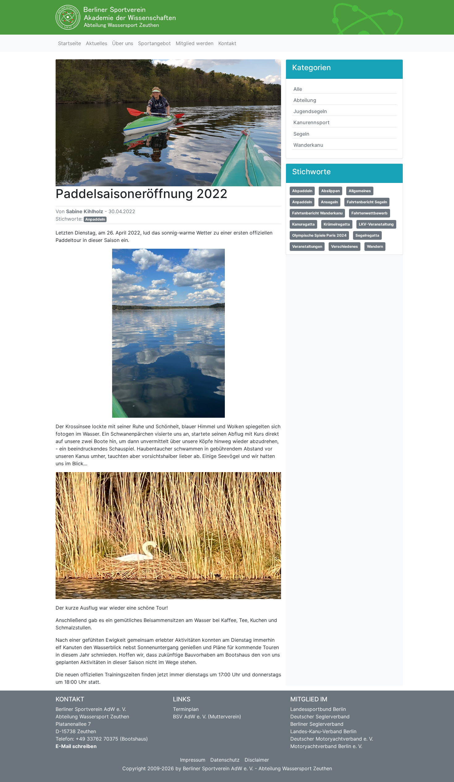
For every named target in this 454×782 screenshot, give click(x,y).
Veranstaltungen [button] (307, 246)
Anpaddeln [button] (302, 202)
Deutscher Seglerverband (320, 716)
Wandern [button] (375, 246)
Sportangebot (154, 43)
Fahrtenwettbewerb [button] (369, 213)
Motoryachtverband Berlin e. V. (326, 746)
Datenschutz (225, 760)
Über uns (122, 43)
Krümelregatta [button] (337, 224)
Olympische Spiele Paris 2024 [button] (319, 235)
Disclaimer (257, 760)
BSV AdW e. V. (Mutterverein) (207, 716)
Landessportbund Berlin (318, 709)
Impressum (192, 760)
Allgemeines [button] (360, 190)
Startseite (69, 43)
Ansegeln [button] (329, 202)
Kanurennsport (311, 122)
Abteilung (304, 100)
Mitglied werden (194, 43)
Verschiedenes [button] (344, 246)
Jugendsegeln (310, 111)
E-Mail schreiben (76, 746)
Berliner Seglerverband (316, 724)
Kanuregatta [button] (303, 224)
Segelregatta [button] (367, 235)
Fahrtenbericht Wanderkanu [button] (317, 213)
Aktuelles (96, 43)
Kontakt (227, 43)
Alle (297, 89)
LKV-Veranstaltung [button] (376, 224)
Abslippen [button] (330, 190)
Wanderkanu (308, 145)
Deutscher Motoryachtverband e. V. (331, 739)
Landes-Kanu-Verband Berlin (323, 731)
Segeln (301, 134)
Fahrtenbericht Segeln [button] (367, 202)
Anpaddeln (95, 219)
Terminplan (186, 709)
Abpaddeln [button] (302, 190)
